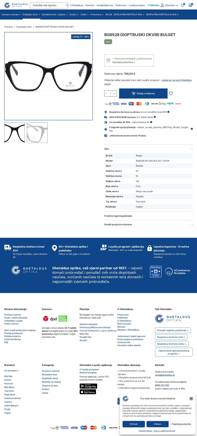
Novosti (121, 327)
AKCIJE (108, 14)
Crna (138, 186)
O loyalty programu (89, 369)
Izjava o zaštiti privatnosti (164, 431)
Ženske (139, 165)
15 (137, 176)
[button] (191, 398)
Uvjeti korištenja (12, 339)
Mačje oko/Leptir (144, 191)
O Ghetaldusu (76, 5)
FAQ (6, 342)
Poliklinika (153, 5)
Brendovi (90, 5)
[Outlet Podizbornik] (88, 14)
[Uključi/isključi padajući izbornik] (177, 5)
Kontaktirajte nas (105, 5)
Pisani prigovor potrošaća (130, 339)
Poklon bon (120, 5)
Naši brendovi (124, 324)
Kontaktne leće (49, 374)
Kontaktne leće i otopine (53, 14)
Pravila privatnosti (13, 333)
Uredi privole (123, 342)
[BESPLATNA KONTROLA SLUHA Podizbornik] (178, 14)
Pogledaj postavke (181, 424)
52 (137, 171)
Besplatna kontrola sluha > (171, 344)
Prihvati (134, 424)
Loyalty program (137, 5)
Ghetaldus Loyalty (13, 320)
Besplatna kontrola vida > (171, 337)
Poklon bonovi (11, 324)
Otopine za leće (50, 385)
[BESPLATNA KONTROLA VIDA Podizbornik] (144, 14)
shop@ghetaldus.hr (165, 375)
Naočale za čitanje (51, 382)
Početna (8, 26)
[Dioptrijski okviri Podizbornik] (39, 14)
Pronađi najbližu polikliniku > (173, 330)
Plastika (139, 196)
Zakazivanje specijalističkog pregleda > (173, 352)
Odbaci (157, 424)
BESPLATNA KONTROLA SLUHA (161, 14)
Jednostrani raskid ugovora (131, 336)
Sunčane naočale (10, 14)
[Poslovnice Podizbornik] (103, 14)
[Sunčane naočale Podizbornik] (20, 14)
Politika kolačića (145, 431)
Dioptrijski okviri (30, 14)
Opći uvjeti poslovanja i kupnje (20, 330)
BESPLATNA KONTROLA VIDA (128, 14)
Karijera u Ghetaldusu (128, 330)
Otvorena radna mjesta (129, 345)
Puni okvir (140, 201)
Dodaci (73, 14)
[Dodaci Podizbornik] (78, 14)
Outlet (83, 14)
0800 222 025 (162, 385)
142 (137, 181)
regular (139, 206)
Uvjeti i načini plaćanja (15, 317)
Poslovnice (96, 14)
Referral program (88, 372)
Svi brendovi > (11, 370)
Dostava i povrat (12, 314)
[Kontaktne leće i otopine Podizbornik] (67, 14)
